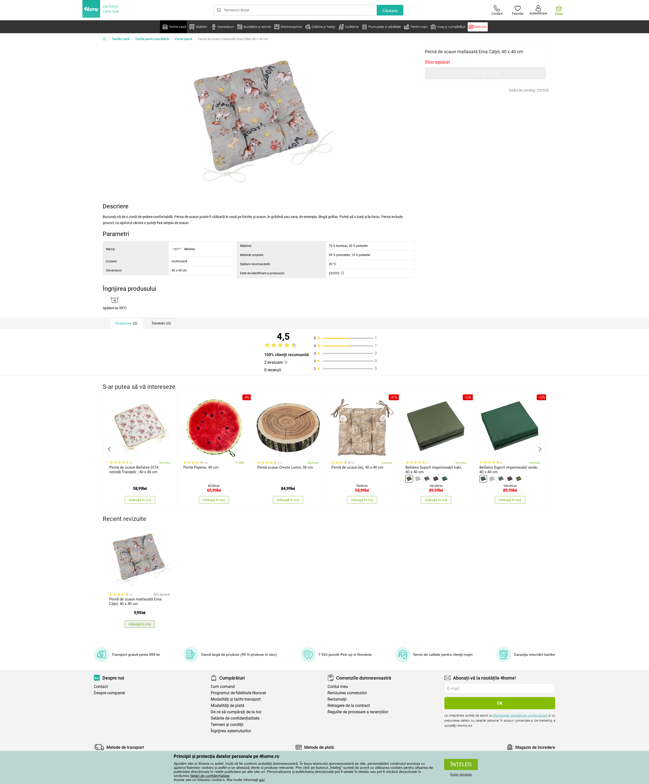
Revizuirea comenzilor (347, 693)
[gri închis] (426, 478)
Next (539, 449)
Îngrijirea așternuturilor (231, 731)
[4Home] (106, 39)
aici (261, 780)
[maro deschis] (435, 478)
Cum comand (223, 686)
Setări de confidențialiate (210, 776)
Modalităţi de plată (227, 705)
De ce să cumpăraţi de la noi (236, 712)
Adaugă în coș (485, 72)
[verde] (409, 478)
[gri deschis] (418, 478)
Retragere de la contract (349, 705)
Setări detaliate (461, 774)
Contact (101, 686)
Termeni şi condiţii (227, 724)
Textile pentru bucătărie (152, 39)
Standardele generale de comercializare (520, 715)
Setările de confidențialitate (235, 718)
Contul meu (338, 686)
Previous (109, 449)
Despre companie (109, 693)
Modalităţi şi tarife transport (236, 699)
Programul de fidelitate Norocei (238, 693)
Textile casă (120, 39)
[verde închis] (444, 478)
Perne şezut (183, 39)
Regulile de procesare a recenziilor (358, 712)
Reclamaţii (337, 699)
